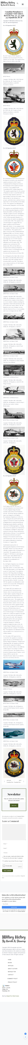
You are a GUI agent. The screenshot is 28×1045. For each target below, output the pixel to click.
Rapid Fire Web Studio (13, 996)
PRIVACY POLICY (12, 982)
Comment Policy (20, 816)
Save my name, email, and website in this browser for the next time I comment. (14, 857)
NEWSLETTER (12, 971)
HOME (9, 959)
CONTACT (11, 974)
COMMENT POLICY (12, 978)
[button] (17, 3)
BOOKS (10, 962)
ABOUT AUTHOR (12, 968)
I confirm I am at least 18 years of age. (13, 861)
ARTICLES (10, 965)
